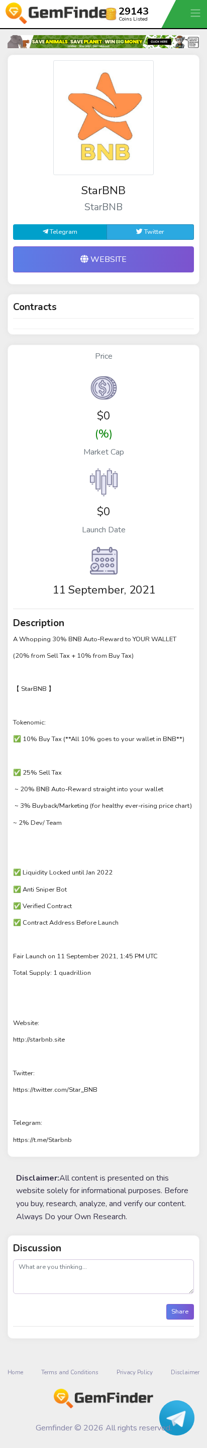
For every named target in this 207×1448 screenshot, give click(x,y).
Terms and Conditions (69, 1372)
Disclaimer (185, 1372)
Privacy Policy (135, 1372)
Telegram (62, 231)
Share (179, 1311)
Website (107, 259)
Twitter (153, 231)
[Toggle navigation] (196, 13)
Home (15, 1372)
